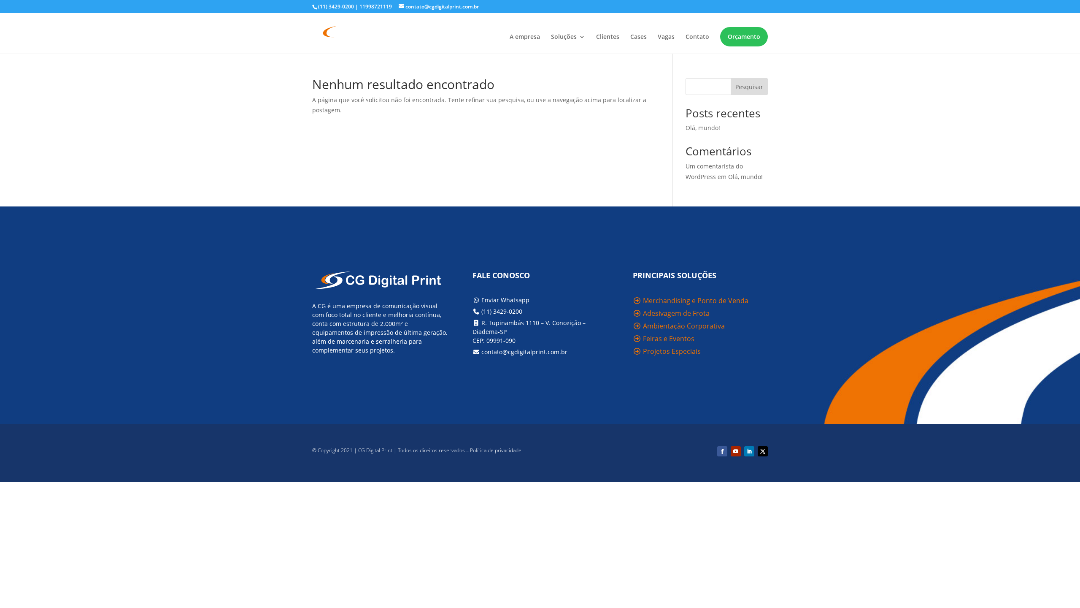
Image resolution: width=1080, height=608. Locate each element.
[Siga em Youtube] (736, 451)
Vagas (666, 37)
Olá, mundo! (703, 128)
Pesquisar (749, 87)
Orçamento (744, 37)
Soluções (564, 37)
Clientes (607, 37)
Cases (638, 37)
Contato (697, 37)
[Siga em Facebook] (722, 451)
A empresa (525, 37)
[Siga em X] (763, 451)
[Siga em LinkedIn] (749, 451)
